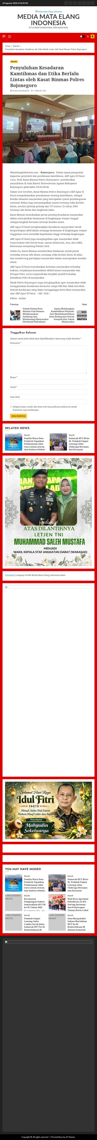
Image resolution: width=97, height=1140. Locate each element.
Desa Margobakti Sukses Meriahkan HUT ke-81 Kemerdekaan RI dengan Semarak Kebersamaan (77, 925)
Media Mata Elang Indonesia (48, 20)
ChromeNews (57, 1137)
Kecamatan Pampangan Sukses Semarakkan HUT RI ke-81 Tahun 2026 (34, 903)
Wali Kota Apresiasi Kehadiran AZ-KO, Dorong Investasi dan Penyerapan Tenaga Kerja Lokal (78, 905)
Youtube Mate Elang (92, 36)
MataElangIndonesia (20, 91)
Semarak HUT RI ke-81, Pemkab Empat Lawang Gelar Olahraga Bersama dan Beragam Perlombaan (79, 445)
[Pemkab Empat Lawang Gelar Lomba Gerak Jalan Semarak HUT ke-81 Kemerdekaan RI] (13, 922)
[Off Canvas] (4, 36)
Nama (13, 377)
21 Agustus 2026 (33, 911)
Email (13, 387)
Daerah (14, 61)
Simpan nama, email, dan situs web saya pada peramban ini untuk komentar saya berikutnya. (45, 408)
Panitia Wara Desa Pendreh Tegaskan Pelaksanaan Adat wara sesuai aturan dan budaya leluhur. (34, 444)
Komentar (15, 343)
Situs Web (15, 397)
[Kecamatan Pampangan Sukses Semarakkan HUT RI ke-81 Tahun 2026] (13, 902)
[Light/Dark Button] (82, 36)
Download (10, 575)
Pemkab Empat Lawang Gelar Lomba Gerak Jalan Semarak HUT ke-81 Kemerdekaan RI (34, 924)
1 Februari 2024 (39, 91)
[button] (9, 36)
